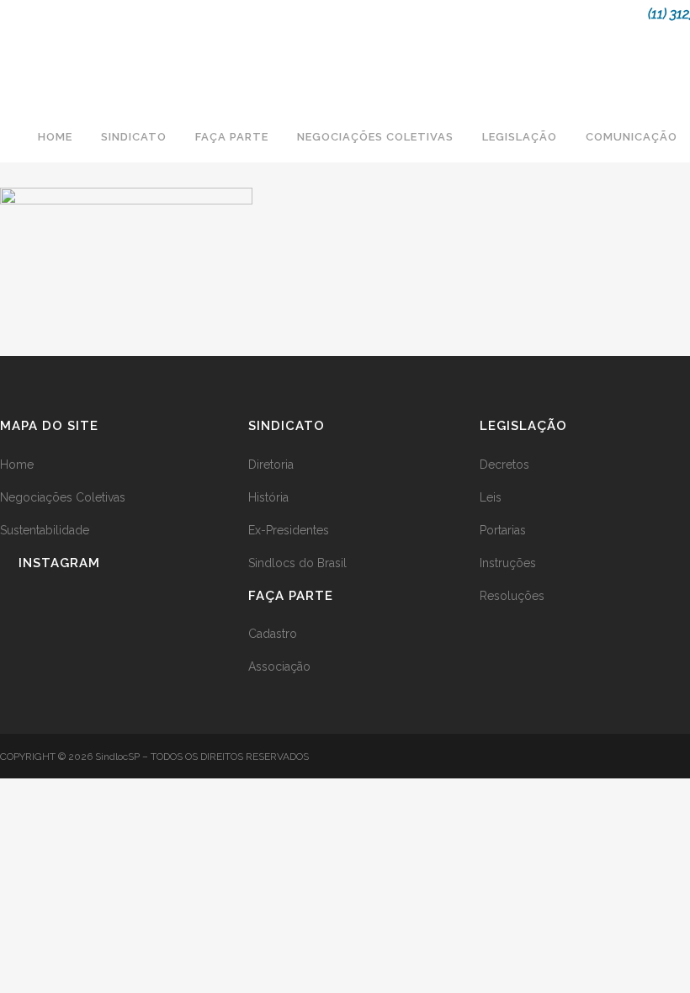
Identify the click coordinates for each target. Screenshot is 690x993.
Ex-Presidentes (288, 530)
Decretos (504, 464)
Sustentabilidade (44, 530)
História (268, 497)
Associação (279, 666)
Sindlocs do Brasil (297, 563)
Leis (491, 497)
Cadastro (272, 633)
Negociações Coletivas (62, 497)
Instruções (508, 563)
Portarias (503, 530)
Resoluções (512, 596)
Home (17, 464)
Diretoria (271, 464)
